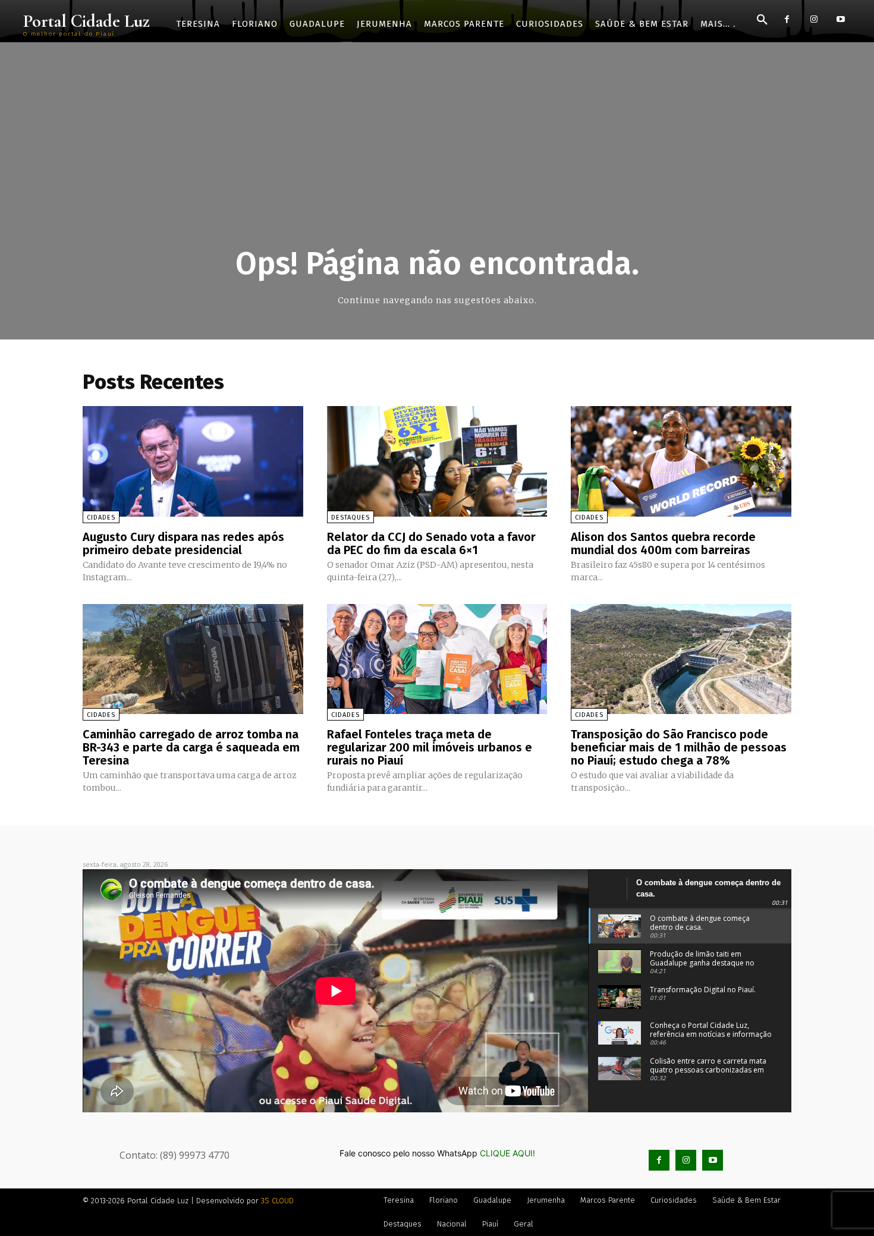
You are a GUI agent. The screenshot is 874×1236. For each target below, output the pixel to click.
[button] (762, 20)
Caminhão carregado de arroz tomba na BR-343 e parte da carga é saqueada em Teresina (191, 747)
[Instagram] (813, 19)
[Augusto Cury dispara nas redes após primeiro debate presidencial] (193, 461)
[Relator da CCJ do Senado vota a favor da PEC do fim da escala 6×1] (437, 461)
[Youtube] (840, 19)
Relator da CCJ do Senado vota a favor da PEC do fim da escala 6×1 (431, 543)
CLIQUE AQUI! (507, 1153)
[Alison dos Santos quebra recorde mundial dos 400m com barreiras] (681, 461)
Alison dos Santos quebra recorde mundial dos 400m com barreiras (663, 543)
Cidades (101, 517)
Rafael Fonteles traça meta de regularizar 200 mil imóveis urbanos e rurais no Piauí (429, 747)
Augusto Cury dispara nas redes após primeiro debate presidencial (183, 543)
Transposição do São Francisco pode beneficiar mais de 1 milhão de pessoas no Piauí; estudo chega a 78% (679, 747)
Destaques (350, 517)
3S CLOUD (277, 1200)
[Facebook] (786, 19)
